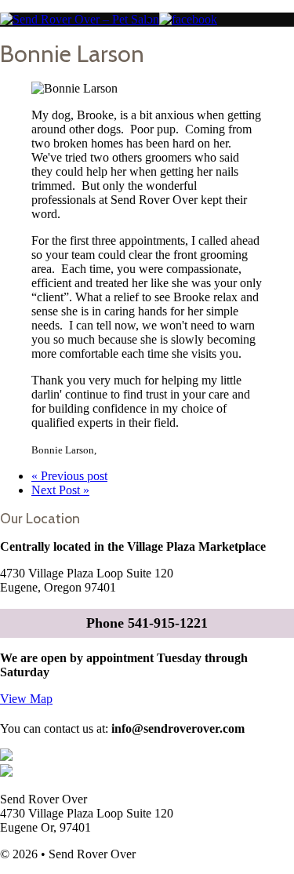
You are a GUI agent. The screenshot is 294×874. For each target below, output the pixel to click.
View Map (26, 698)
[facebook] (188, 19)
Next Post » (60, 490)
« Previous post (69, 476)
